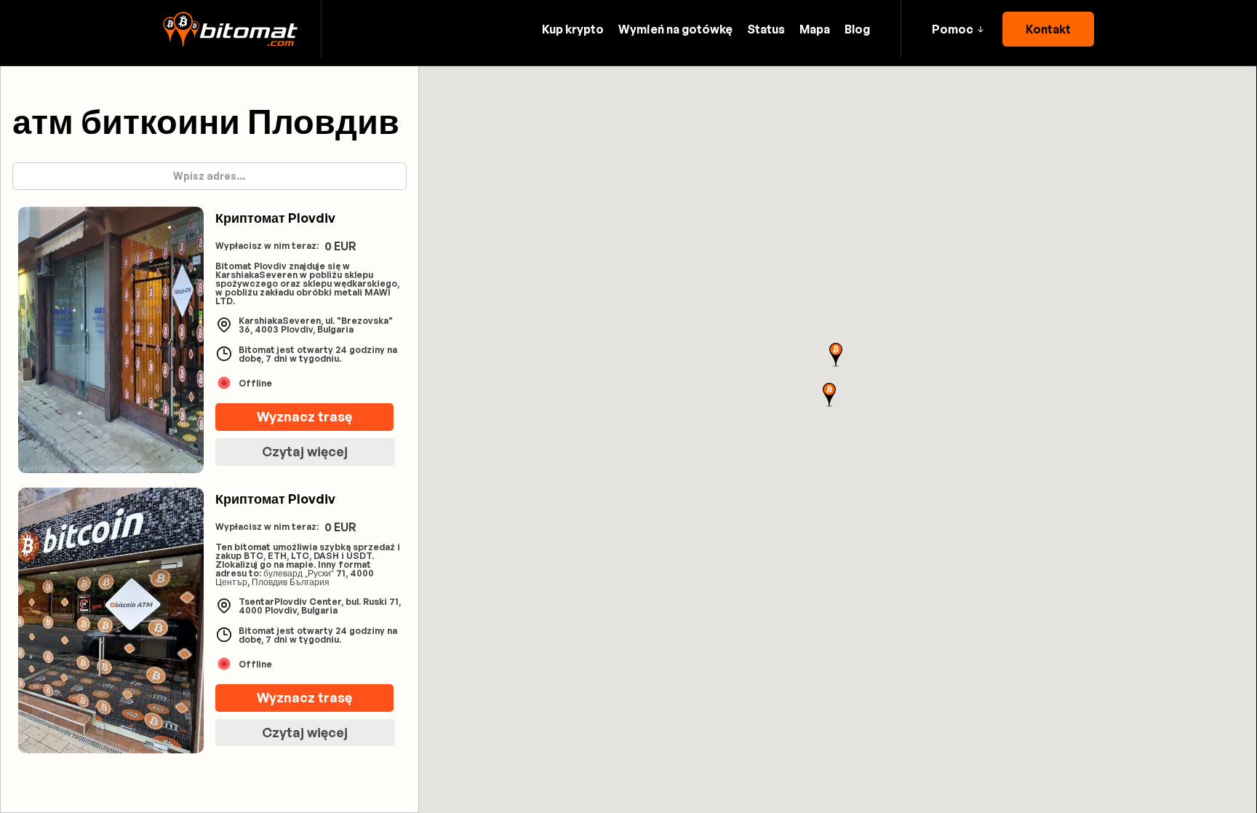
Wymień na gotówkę (675, 29)
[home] (230, 29)
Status (766, 29)
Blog (857, 29)
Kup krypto (573, 29)
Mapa (814, 29)
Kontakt (1048, 29)
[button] (958, 29)
